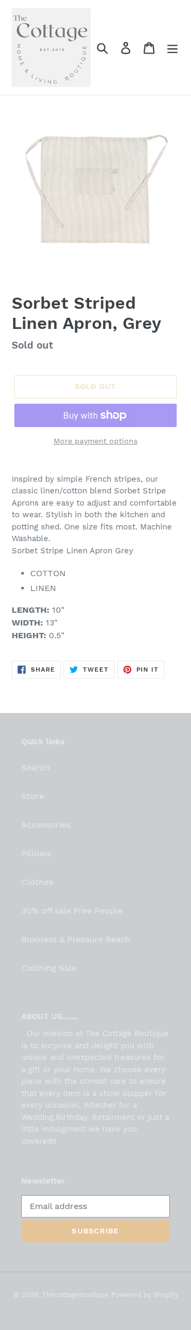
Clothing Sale (48, 968)
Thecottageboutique (75, 1295)
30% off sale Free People (72, 911)
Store (32, 796)
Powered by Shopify (144, 1295)
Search (35, 767)
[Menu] (172, 47)
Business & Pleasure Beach (76, 939)
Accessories (45, 825)
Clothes (37, 882)
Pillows (36, 853)
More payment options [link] (95, 441)
